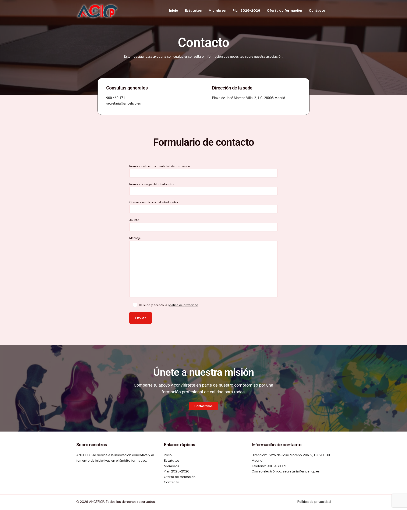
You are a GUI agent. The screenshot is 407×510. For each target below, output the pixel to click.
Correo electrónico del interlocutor (153, 202)
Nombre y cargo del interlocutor (151, 184)
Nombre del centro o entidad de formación (159, 166)
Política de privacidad (314, 501)
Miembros (217, 10)
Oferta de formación (284, 10)
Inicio (173, 10)
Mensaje (135, 238)
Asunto (134, 220)
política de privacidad (183, 305)
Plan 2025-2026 (246, 10)
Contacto (317, 10)
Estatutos (193, 10)
